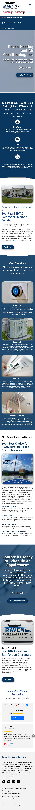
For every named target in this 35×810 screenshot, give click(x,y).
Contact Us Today (24, 75)
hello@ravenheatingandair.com (12, 793)
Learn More (8, 680)
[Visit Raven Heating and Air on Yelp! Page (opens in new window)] (18, 781)
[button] (1, 735)
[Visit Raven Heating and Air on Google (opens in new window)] (13, 781)
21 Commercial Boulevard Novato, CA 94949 (15, 788)
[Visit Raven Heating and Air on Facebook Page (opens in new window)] (3, 781)
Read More (8, 247)
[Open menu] (30, 5)
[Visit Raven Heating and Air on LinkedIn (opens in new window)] (8, 781)
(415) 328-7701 (12, 791)
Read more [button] (7, 740)
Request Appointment (17, 601)
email (14, 240)
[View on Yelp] (5, 727)
